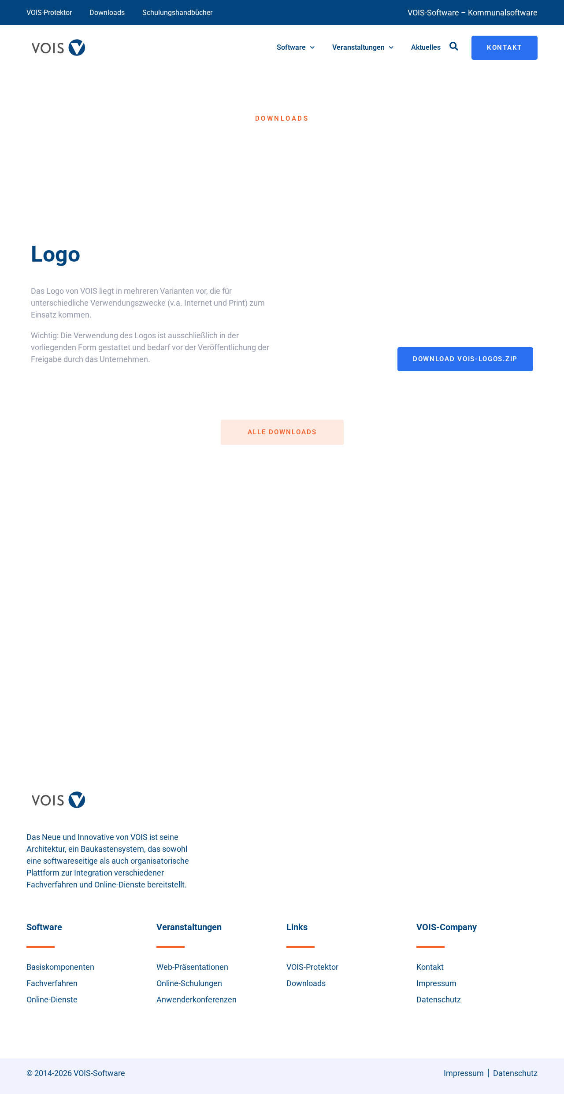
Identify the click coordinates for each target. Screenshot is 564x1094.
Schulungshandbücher (177, 12)
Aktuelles (426, 47)
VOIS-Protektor (49, 12)
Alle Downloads (282, 432)
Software (291, 47)
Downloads (107, 12)
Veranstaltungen (358, 47)
